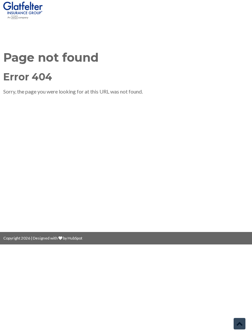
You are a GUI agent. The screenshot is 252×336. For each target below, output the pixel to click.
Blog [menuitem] (137, 152)
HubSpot (75, 238)
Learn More (17, 183)
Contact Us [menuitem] (144, 174)
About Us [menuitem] (142, 163)
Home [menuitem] (138, 141)
